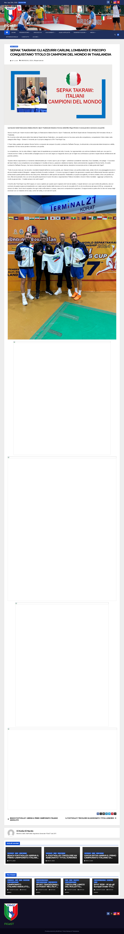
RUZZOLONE (26, 880)
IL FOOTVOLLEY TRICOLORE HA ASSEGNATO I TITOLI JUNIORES (90, 818)
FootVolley (11, 853)
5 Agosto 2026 (72, 889)
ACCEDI (35, 37)
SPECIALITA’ (38, 32)
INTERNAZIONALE (12, 37)
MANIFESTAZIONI (80, 32)
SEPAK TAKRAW (14, 46)
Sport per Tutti (53, 882)
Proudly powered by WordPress (53, 931)
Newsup (68, 931)
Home (14, 32)
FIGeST (10, 25)
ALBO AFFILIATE (64, 32)
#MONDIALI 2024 (27, 60)
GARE (16, 880)
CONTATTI (25, 37)
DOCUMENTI (50, 32)
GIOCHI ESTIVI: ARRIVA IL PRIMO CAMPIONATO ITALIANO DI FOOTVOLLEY (100, 857)
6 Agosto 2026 (43, 889)
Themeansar (75, 931)
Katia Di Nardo (26, 831)
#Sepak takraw (38, 60)
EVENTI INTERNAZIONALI (42, 880)
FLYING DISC (110, 880)
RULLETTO (76, 880)
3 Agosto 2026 (100, 889)
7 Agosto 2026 (14, 889)
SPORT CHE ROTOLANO (13, 882)
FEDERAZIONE (24, 32)
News (16, 853)
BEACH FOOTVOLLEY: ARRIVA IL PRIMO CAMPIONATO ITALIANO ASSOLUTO (34, 819)
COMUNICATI (11, 880)
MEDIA (92, 32)
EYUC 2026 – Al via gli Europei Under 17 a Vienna (104, 886)
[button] (115, 35)
